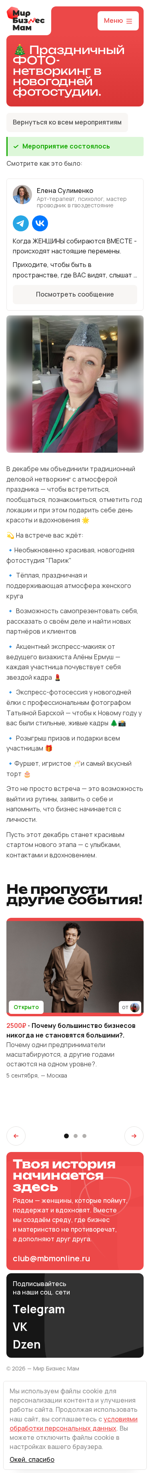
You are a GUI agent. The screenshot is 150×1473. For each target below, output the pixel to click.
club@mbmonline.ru (51, 1258)
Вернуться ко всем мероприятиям (67, 122)
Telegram (39, 1309)
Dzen (27, 1345)
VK (20, 1327)
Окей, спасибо (32, 1459)
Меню (113, 20)
